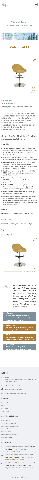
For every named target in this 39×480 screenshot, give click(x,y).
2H (27, 477)
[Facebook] (2, 235)
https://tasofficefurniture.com (14, 460)
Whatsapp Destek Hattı (14, 139)
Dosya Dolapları (6, 432)
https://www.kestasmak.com (24, 468)
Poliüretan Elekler (21, 465)
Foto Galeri (23, 224)
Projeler (3, 406)
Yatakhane (33, 446)
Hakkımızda (4, 224)
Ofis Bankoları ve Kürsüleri (9, 434)
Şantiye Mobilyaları (14, 446)
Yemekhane (8, 449)
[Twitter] (15, 235)
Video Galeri (5, 411)
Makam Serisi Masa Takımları (10, 426)
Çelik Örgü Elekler (10, 465)
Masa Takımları (5, 420)
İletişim (30, 224)
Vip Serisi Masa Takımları (8, 423)
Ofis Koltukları (15, 457)
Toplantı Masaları (6, 429)
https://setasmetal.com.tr (13, 451)
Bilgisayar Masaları (6, 437)
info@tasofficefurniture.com (18, 393)
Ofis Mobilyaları (14, 224)
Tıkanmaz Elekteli (13, 463)
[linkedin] (11, 235)
